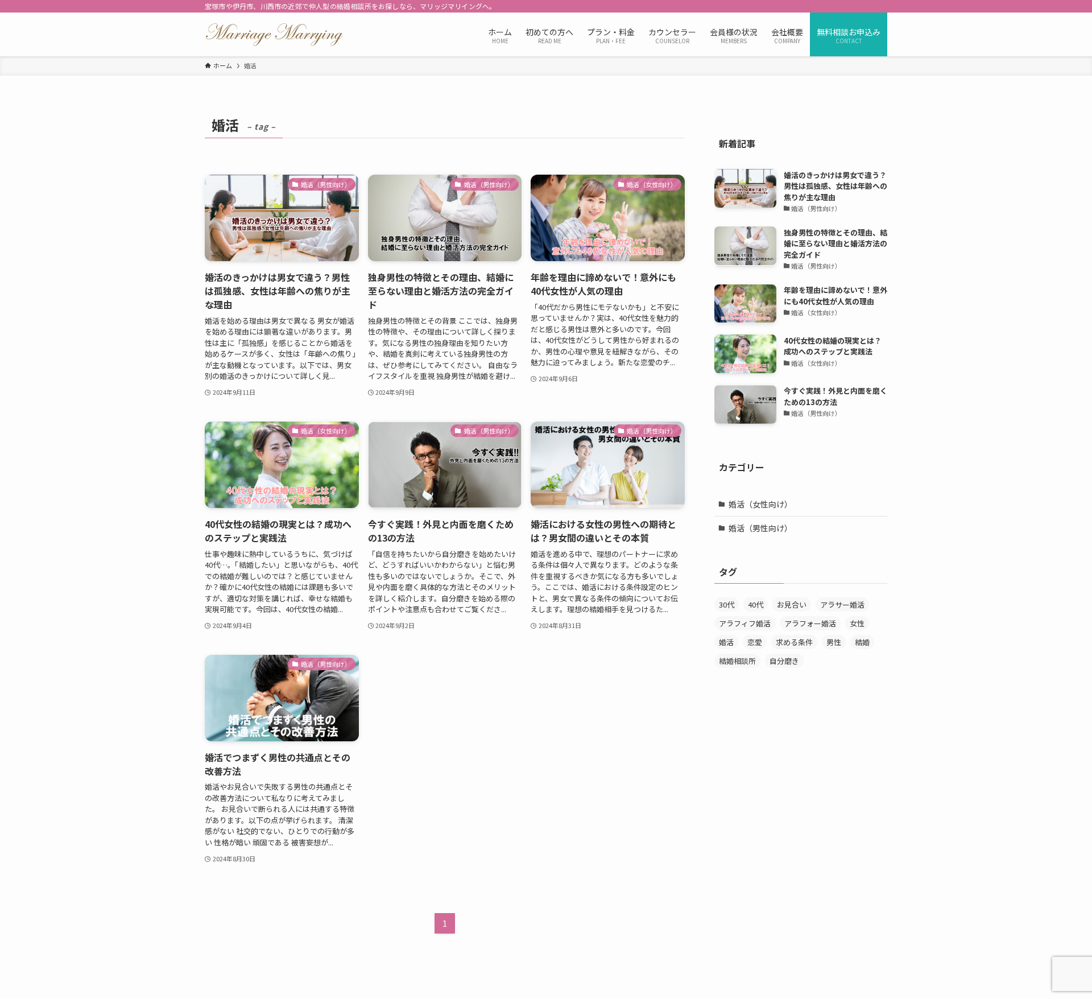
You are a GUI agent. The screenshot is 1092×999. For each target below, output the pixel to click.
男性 (833, 642)
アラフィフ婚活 (745, 623)
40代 (755, 604)
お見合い (791, 604)
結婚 (862, 642)
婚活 (726, 642)
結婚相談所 (737, 660)
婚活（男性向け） (760, 527)
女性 (857, 623)
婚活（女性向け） (760, 504)
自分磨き (784, 660)
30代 (726, 604)
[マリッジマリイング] (275, 34)
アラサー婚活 (842, 604)
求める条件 (794, 642)
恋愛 (754, 642)
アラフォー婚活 (810, 623)
